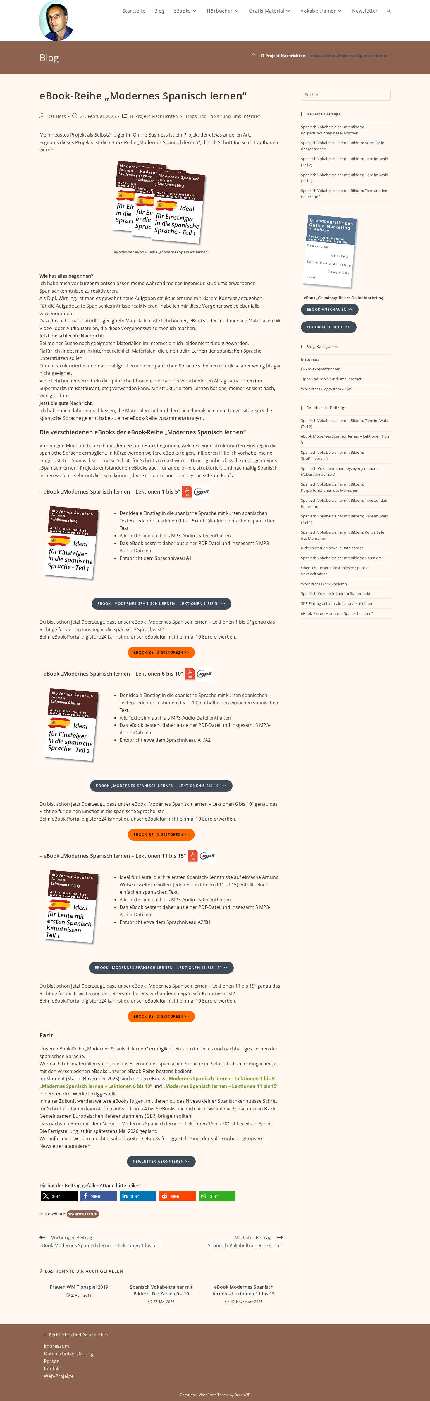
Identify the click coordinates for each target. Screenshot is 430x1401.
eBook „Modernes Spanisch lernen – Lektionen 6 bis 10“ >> (161, 785)
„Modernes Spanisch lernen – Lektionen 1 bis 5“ (221, 1078)
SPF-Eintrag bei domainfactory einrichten (336, 603)
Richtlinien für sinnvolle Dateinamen (332, 548)
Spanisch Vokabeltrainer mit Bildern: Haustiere (341, 557)
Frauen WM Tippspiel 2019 (79, 1287)
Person (52, 1361)
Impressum (56, 1346)
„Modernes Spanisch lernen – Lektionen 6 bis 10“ (95, 1086)
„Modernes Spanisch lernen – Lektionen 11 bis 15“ (220, 1086)
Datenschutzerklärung (68, 1353)
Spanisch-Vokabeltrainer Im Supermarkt (336, 593)
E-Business (310, 359)
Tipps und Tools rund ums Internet (222, 116)
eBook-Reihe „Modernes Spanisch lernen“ (351, 55)
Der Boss (56, 116)
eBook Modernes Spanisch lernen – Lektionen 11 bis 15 (244, 1290)
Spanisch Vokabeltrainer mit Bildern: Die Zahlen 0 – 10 (161, 1290)
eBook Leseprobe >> (329, 327)
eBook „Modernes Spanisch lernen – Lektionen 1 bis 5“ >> (161, 603)
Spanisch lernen (83, 1214)
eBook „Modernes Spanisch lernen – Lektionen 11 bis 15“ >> (161, 967)
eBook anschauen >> (330, 309)
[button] (59, 1196)
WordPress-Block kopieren (324, 583)
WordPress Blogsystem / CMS (326, 388)
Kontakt (52, 1368)
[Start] (253, 55)
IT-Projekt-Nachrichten (154, 116)
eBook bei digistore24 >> (161, 652)
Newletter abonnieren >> (161, 1161)
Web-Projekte (59, 1376)
